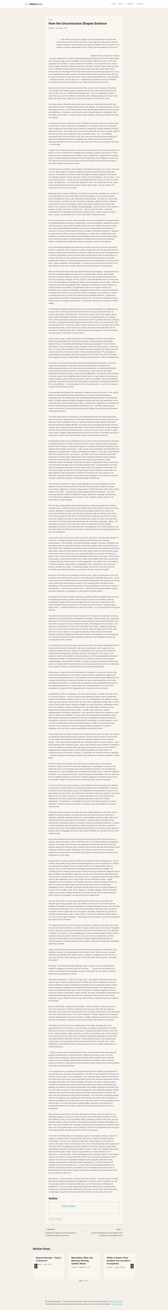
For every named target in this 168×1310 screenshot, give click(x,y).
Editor (52, 28)
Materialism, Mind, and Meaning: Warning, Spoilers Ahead (82, 1261)
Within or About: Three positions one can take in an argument (118, 1261)
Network (140, 4)
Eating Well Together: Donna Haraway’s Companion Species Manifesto (60, 1232)
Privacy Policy (117, 1304)
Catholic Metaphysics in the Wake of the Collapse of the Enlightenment (107, 1232)
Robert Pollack (69, 1206)
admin (40, 1264)
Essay (51, 19)
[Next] (132, 1266)
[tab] (80, 1280)
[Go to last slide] (35, 1266)
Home (113, 4)
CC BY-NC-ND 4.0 (115, 1301)
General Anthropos (55, 1219)
